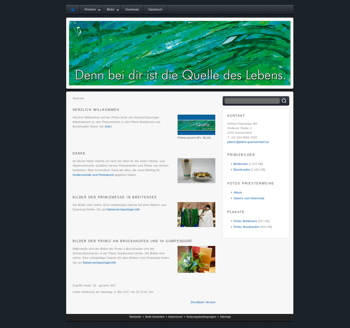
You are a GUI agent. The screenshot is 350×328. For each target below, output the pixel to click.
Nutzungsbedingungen (201, 316)
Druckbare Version (203, 302)
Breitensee (241, 164)
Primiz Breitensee (245, 221)
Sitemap (225, 316)
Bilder (111, 9)
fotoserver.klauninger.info (123, 209)
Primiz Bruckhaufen (247, 227)
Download (132, 9)
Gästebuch (155, 9)
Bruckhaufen (242, 169)
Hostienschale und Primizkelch (93, 175)
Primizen (90, 9)
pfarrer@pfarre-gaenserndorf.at (248, 142)
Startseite (78, 98)
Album (238, 192)
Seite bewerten (155, 316)
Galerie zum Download (249, 198)
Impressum (175, 316)
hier (107, 126)
